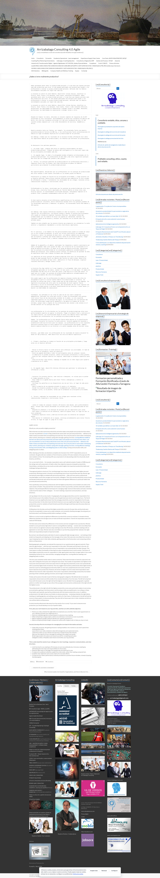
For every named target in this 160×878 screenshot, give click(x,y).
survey (45, 433)
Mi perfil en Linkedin (34, 799)
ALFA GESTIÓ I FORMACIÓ (36, 730)
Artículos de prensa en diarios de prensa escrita (109, 194)
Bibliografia (45, 71)
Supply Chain (99, 275)
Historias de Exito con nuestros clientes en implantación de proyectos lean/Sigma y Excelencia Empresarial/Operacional (40, 814)
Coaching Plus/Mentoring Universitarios (43, 61)
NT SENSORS (32, 734)
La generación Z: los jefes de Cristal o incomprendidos (111, 206)
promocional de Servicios (116, 138)
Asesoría (117, 61)
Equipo (77, 71)
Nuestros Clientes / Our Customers (41, 836)
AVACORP (32, 770)
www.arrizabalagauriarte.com (115, 780)
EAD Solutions (35, 71)
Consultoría (40, 58)
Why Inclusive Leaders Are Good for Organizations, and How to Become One (67, 672)
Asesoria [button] (67, 686)
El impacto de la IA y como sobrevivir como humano (110, 219)
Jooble (83, 816)
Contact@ (84, 71)
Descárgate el (101, 132)
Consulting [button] (59, 686)
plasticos (98, 266)
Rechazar (104, 870)
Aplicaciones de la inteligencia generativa (107, 224)
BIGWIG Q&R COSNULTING (36, 783)
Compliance (92, 63)
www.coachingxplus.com (113, 835)
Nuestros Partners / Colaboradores (67, 834)
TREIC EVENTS (33, 763)
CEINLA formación (34, 723)
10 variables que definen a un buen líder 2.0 (108, 216)
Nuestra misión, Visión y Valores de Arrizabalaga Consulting (90, 774)
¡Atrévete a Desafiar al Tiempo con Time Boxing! (109, 237)
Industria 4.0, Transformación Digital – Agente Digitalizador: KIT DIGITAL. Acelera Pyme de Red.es (59, 63)
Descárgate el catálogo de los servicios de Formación (111, 135)
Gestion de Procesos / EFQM (104, 61)
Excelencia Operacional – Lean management (66, 58)
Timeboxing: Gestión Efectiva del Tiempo (107, 239)
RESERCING (32, 792)
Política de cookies (78, 874)
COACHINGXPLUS (34, 739)
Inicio (32, 58)
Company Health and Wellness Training (61, 71)
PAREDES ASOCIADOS (35, 790)
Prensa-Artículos (114, 63)
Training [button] (73, 686)
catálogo (107, 132)
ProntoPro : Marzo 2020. (35, 866)
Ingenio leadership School (35, 716)
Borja (33, 661)
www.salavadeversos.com (88, 811)
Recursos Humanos (101, 272)
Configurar (114, 870)
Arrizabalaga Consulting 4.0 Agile (58, 49)
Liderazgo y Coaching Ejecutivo (65, 61)
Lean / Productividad (102, 260)
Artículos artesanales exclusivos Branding (40, 780)
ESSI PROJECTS (33, 772)
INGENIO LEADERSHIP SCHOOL (37, 765)
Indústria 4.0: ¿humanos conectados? (42, 667)
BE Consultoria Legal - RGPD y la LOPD (39, 708)
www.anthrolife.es (112, 815)
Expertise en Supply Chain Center (90, 58)
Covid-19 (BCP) (102, 63)
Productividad (100, 269)
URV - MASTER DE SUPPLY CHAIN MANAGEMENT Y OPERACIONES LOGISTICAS (38, 745)
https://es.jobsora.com (87, 831)
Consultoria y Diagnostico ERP (85, 61)
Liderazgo (98, 263)
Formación (49, 58)
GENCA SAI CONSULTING (36, 775)
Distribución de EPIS (41, 787)
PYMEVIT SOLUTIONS (35, 778)
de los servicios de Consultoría (118, 132)
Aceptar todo (94, 870)
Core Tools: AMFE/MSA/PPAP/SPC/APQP (114, 58)
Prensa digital (85, 814)
